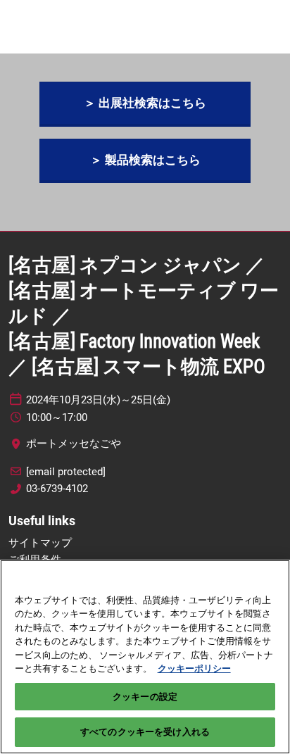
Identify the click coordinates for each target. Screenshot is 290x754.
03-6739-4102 (57, 488)
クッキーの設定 (145, 696)
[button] (145, 103)
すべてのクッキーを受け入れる (145, 732)
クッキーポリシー (194, 668)
